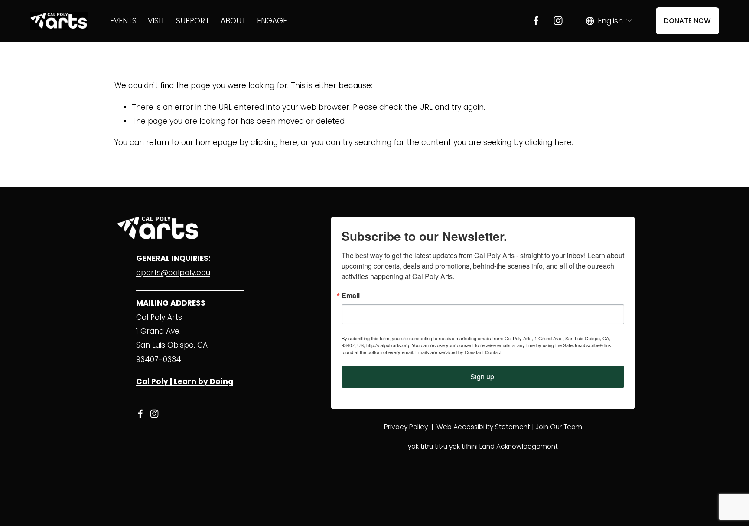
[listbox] (609, 21)
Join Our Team (558, 426)
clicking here (274, 142)
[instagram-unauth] (558, 20)
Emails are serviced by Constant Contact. (459, 351)
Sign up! (483, 376)
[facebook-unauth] (536, 20)
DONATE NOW (687, 20)
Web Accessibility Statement (483, 426)
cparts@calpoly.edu (173, 272)
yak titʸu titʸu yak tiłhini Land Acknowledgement (483, 446)
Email (351, 295)
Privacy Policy (406, 426)
